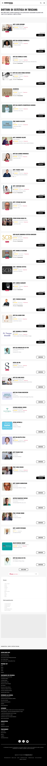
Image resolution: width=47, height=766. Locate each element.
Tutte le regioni (7, 583)
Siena (5, 596)
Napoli (2, 668)
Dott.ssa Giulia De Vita (19, 558)
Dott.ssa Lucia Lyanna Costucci (21, 73)
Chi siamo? (3, 722)
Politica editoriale (38, 757)
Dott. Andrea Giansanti (19, 283)
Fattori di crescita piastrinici (5, 696)
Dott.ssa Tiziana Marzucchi (20, 392)
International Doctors (4, 737)
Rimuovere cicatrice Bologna (6, 683)
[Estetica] (8, 3)
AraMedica (16, 89)
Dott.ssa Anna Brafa (18, 377)
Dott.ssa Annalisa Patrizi (5, 655)
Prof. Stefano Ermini (18, 513)
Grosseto (6, 587)
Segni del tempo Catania (5, 692)
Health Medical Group (19, 543)
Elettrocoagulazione (4, 705)
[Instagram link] (19, 741)
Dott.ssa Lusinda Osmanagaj (21, 154)
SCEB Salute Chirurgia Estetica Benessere (24, 234)
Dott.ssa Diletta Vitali (19, 437)
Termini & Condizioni (22, 759)
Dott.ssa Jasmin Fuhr (19, 315)
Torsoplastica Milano (4, 678)
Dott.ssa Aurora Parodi (5, 654)
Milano (2, 667)
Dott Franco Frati (18, 452)
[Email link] (27, 741)
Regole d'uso (14, 757)
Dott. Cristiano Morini (4, 659)
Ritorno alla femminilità (5, 718)
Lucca (5, 590)
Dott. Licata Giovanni (19, 24)
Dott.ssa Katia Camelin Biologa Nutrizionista (8, 657)
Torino (2, 670)
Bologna (2, 672)
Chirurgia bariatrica (7, 603)
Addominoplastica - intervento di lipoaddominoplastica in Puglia (12, 711)
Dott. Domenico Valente (19, 137)
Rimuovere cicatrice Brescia (6, 687)
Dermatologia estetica (8, 608)
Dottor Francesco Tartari (20, 498)
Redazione (3, 724)
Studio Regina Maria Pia (19, 218)
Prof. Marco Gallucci (19, 121)
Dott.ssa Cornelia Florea (20, 57)
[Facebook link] (23, 741)
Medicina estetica (7, 610)
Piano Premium (3, 732)
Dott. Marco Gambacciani (20, 483)
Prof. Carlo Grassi (18, 467)
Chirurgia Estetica (7, 605)
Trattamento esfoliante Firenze (6, 688)
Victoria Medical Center (19, 407)
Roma (2, 665)
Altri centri (23, 569)
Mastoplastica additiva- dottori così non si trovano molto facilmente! (12, 709)
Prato (5, 595)
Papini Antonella (17, 422)
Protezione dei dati (7, 757)
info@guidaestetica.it (28, 754)
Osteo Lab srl (17, 362)
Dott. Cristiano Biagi (19, 186)
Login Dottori (3, 730)
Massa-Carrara (7, 591)
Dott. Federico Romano (19, 299)
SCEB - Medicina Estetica (19, 267)
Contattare (40, 35)
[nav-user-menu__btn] (44, 3)
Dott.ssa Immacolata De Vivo (21, 347)
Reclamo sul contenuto (5, 726)
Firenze (5, 586)
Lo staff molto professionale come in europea (8, 713)
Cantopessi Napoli (4, 680)
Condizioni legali (31, 757)
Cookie (18, 757)
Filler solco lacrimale (4, 700)
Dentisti (5, 607)
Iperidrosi (2, 703)
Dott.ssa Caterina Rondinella (21, 40)
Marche (2, 734)
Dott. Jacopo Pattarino (19, 528)
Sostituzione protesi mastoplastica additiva (8, 698)
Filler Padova (3, 685)
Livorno (5, 588)
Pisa (5, 592)
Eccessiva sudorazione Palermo (6, 690)
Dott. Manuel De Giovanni (20, 251)
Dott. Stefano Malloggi (19, 202)
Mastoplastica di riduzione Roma (6, 676)
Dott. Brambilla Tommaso (20, 331)
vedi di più (26, 220)
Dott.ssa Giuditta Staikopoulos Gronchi (24, 105)
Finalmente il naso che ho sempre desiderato (8, 716)
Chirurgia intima (7, 606)
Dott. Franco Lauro (18, 170)
